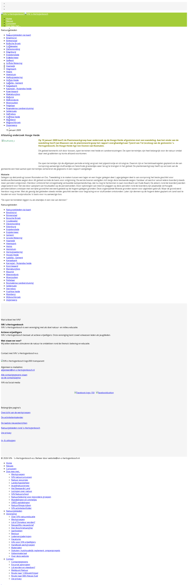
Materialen (16, 96)
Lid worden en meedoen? (23, 118)
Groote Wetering (14, 63)
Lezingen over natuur (21, 43)
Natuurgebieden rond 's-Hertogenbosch (20, 427)
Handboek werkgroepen (23, 94)
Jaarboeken (16, 530)
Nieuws (9, 21)
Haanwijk (10, 66)
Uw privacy (16, 133)
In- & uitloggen (8, 440)
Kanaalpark (11, 85)
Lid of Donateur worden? (23, 74)
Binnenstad (11, 40)
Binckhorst (11, 37)
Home (9, 18)
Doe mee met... (13, 26)
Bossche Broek (13, 43)
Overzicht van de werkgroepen (15, 412)
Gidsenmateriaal (19, 106)
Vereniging (11, 513)
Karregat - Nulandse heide (18, 88)
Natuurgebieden (14, 511)
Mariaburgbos (13, 94)
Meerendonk (12, 99)
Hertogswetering (14, 77)
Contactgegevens (19, 113)
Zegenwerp (11, 125)
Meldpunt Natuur (19, 570)
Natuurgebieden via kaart (18, 35)
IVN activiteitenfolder (21, 508)
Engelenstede (12, 54)
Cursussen (11, 23)
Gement (10, 60)
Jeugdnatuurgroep (20, 38)
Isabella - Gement (14, 83)
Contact (10, 559)
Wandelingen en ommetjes (19, 54)
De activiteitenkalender (12, 417)
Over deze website (20, 556)
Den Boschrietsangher (22, 79)
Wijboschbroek (13, 122)
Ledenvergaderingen (21, 87)
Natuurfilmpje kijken (21, 60)
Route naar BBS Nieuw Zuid (24, 575)
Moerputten (12, 102)
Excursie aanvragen (20, 116)
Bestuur (15, 533)
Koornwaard (12, 91)
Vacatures (16, 539)
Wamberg (11, 119)
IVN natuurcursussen (21, 31)
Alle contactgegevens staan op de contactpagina (14, 376)
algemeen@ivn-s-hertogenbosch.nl (18, 370)
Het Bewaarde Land (21, 40)
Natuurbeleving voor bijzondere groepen (21, 49)
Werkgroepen (18, 28)
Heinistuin (11, 74)
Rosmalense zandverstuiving (20, 108)
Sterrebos (11, 114)
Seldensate (11, 111)
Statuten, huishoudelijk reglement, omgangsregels (35, 550)
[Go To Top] (1, 583)
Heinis (9, 71)
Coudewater (12, 46)
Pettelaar (10, 105)
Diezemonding (13, 49)
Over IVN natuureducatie (23, 70)
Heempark (11, 68)
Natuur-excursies (19, 33)
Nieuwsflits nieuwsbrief (22, 525)
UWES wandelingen (20, 57)
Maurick (10, 97)
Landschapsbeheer (20, 482)
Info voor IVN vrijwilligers (23, 92)
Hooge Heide (12, 80)
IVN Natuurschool (20, 45)
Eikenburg (11, 52)
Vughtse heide (13, 116)
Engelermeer (12, 57)
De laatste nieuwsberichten (14, 423)
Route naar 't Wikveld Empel (24, 573)
